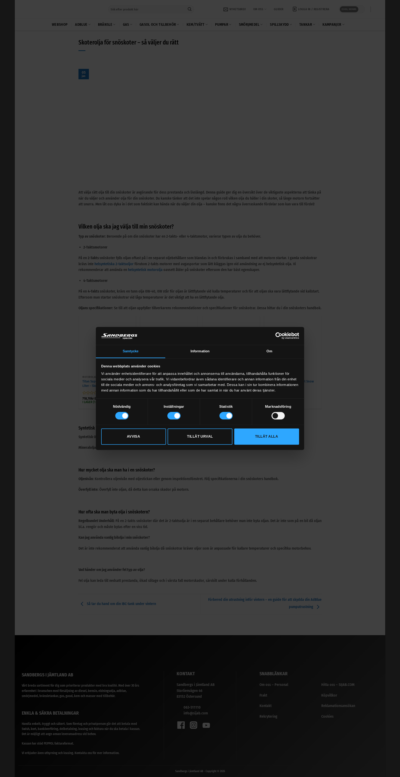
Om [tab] (269, 351)
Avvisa (133, 436)
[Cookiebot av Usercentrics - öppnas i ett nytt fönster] (279, 335)
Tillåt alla (266, 436)
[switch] (174, 416)
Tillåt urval (200, 436)
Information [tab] (200, 351)
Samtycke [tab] (131, 351)
